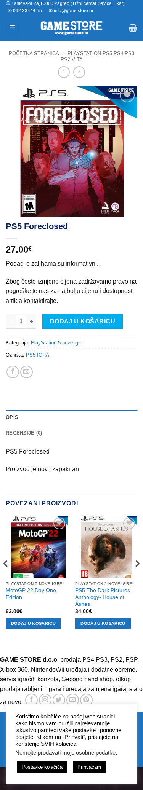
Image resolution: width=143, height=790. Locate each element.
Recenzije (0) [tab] (24, 433)
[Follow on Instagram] (45, 700)
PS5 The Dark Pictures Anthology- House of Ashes (102, 597)
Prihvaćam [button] (89, 767)
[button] (12, 28)
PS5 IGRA (37, 355)
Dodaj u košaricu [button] (33, 623)
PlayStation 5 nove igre (56, 343)
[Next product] (64, 72)
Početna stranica (34, 53)
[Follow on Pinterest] (86, 700)
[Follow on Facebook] (31, 700)
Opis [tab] (12, 417)
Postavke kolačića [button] (42, 767)
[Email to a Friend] (26, 372)
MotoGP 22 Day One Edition (31, 594)
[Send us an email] (72, 700)
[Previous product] (79, 72)
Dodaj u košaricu (82, 321)
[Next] (136, 579)
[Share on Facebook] (12, 372)
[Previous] (6, 579)
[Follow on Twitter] (59, 700)
